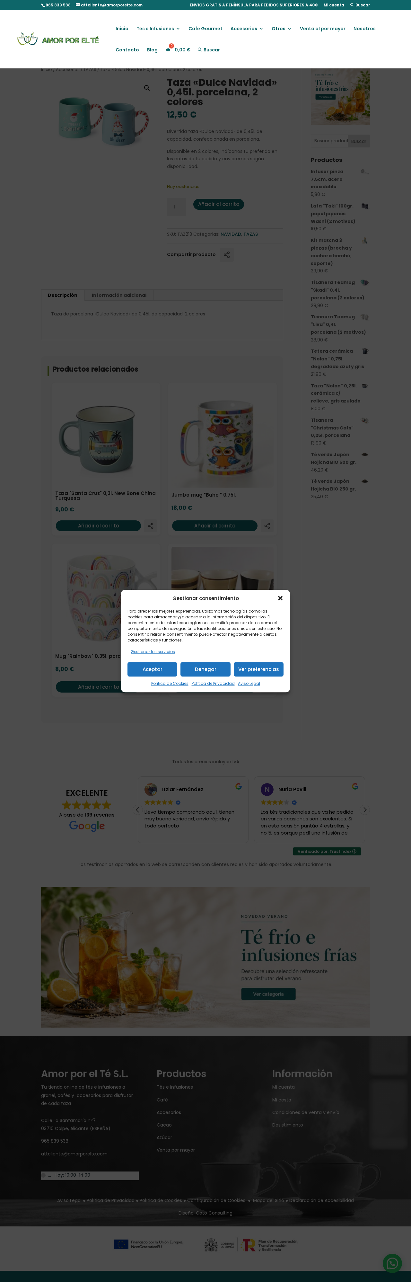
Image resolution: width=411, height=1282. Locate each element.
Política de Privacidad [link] (213, 683)
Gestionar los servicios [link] (153, 652)
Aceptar (152, 669)
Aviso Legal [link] (249, 683)
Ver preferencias (258, 669)
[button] (280, 598)
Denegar (205, 669)
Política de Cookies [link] (169, 683)
